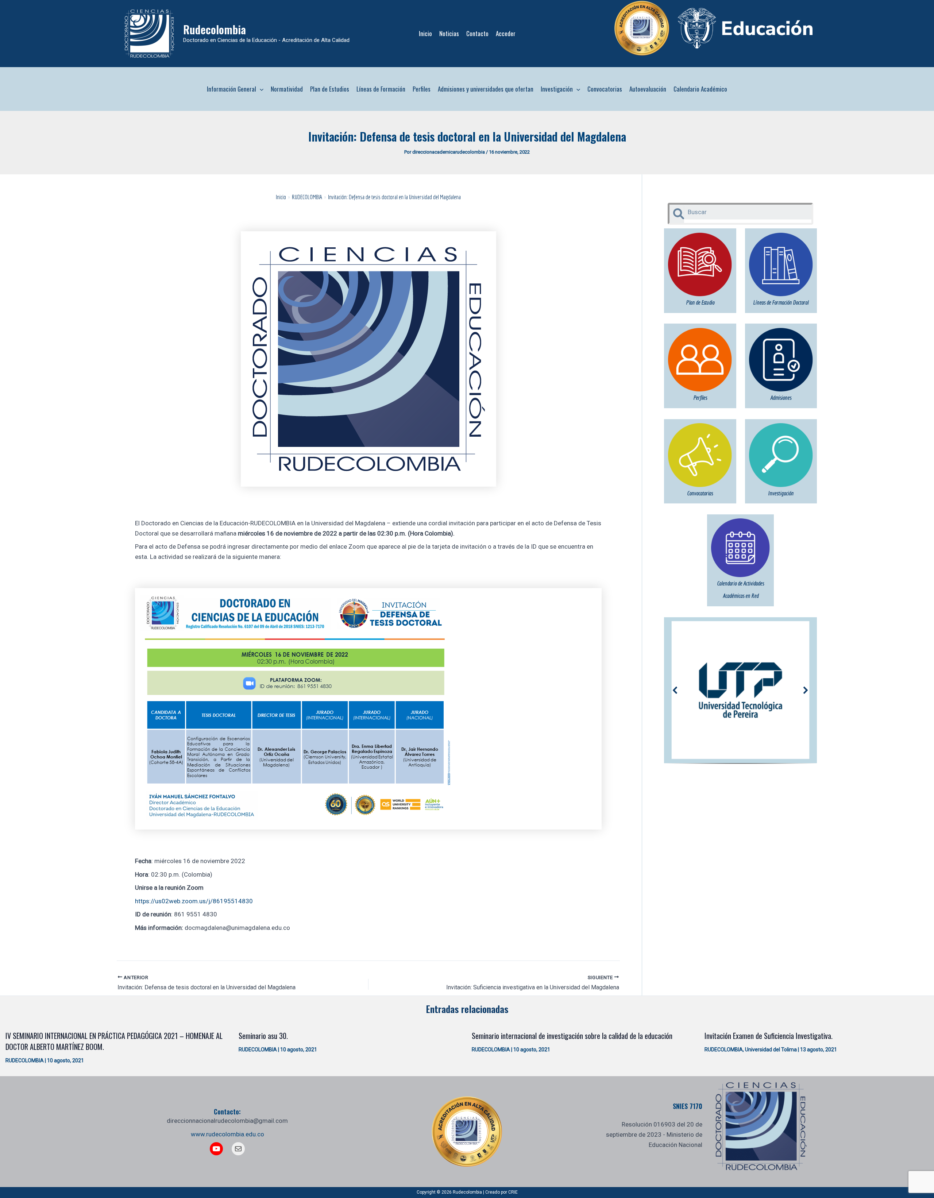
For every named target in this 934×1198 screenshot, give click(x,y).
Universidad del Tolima (771, 1049)
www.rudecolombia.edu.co (227, 1134)
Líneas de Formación (380, 88)
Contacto (477, 33)
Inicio (425, 33)
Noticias (449, 33)
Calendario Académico (700, 88)
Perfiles (422, 88)
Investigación (557, 88)
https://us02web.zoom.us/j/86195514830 (194, 901)
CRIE (513, 1192)
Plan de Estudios (329, 88)
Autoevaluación (647, 88)
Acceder (506, 33)
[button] (259, 89)
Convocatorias (604, 88)
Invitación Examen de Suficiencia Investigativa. (769, 1035)
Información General (231, 88)
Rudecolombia (214, 29)
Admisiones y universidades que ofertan (485, 88)
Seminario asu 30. (263, 1035)
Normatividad (287, 88)
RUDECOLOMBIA (24, 1060)
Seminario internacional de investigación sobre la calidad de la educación (572, 1035)
